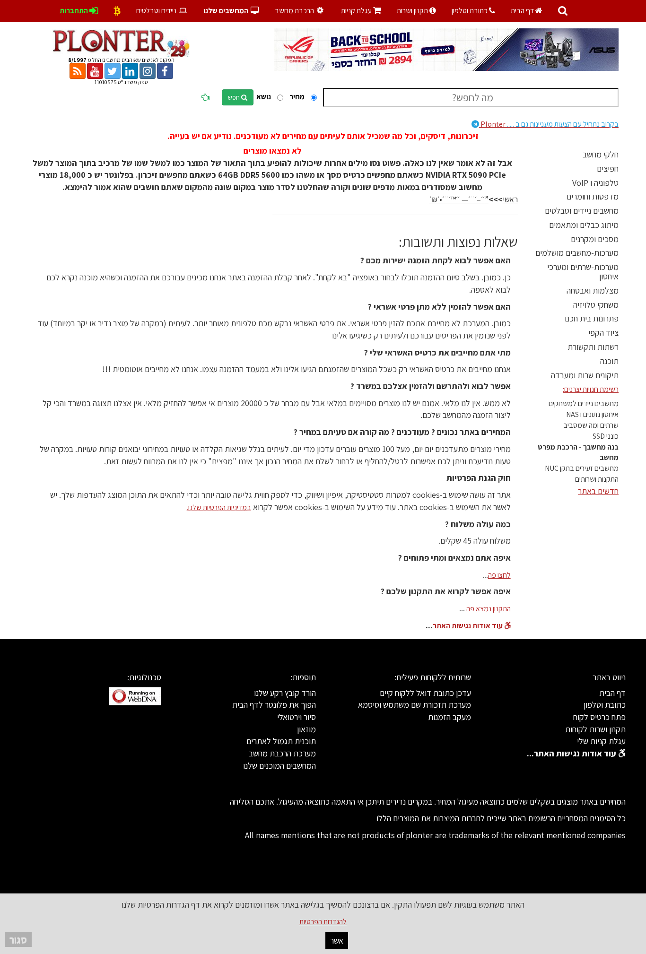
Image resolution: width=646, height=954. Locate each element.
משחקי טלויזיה (596, 304)
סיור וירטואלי (296, 716)
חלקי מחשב (601, 154)
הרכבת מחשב (295, 11)
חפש (234, 97)
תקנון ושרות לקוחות (595, 729)
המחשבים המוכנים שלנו (279, 765)
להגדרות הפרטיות (323, 922)
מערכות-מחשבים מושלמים (577, 252)
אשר (336, 940)
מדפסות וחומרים (593, 196)
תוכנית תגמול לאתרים (281, 741)
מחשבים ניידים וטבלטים (582, 210)
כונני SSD (606, 436)
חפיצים (608, 168)
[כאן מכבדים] (117, 11)
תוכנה (609, 361)
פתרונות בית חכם (592, 318)
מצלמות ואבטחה (593, 290)
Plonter (549, 124)
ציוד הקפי (603, 332)
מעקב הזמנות (449, 716)
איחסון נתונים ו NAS (592, 414)
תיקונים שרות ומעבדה (585, 375)
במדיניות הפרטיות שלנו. (219, 507)
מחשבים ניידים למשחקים (584, 403)
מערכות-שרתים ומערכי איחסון (583, 271)
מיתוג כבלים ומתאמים (584, 224)
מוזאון (306, 729)
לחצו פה (499, 575)
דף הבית (523, 11)
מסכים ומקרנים (595, 239)
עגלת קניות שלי (601, 741)
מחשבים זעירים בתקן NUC (582, 468)
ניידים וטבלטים (157, 11)
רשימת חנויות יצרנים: (591, 389)
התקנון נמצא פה (488, 609)
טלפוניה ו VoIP (595, 182)
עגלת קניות (361, 11)
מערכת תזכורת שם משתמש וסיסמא (414, 704)
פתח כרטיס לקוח (599, 716)
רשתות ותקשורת (593, 346)
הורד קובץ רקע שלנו (285, 692)
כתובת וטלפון (470, 11)
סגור (18, 939)
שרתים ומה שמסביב (591, 425)
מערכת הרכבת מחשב (282, 753)
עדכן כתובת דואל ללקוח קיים (425, 692)
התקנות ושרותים (597, 479)
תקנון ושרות (413, 11)
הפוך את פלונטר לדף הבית (274, 704)
